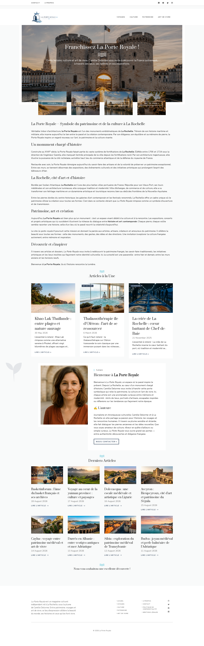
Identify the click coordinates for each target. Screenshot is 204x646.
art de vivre (122, 613)
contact (146, 604)
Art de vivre (164, 17)
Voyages (121, 17)
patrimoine (122, 610)
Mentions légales (150, 612)
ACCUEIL (120, 601)
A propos (49, 3)
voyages (121, 604)
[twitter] (167, 3)
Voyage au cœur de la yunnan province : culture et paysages (82, 493)
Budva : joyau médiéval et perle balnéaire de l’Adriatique (157, 543)
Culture (134, 17)
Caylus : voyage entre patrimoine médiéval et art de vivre (47, 543)
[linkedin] (159, 3)
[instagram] (172, 3)
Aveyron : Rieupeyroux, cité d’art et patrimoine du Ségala (156, 495)
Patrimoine (147, 17)
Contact (35, 3)
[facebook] (163, 3)
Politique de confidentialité (150, 608)
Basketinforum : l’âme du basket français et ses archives (46, 493)
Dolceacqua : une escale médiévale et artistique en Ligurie (118, 493)
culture (120, 607)
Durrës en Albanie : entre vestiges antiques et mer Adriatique (83, 543)
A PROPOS (147, 601)
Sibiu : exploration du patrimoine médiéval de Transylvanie (119, 543)
